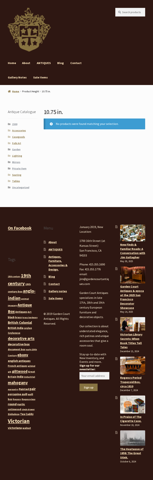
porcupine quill (17, 394)
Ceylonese (14, 333)
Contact (76, 63)
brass (18, 317)
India (20, 376)
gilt (9, 372)
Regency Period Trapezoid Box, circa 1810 (130, 382)
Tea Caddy (27, 414)
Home (12, 63)
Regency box (28, 399)
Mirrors (16, 162)
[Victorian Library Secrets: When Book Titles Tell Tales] (132, 324)
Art (30, 312)
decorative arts (21, 338)
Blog (60, 63)
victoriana (15, 428)
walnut (26, 428)
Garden (16, 149)
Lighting (17, 155)
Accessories (19, 130)
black (11, 317)
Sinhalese (14, 414)
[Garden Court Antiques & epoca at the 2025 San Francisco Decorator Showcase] (132, 275)
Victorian (19, 420)
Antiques (21, 312)
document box (16, 349)
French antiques (17, 365)
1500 (14, 124)
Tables (16, 181)
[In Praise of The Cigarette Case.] (132, 405)
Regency (17, 399)
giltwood (19, 371)
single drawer (28, 409)
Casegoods (18, 137)
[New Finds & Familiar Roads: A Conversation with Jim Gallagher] (132, 233)
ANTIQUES (44, 63)
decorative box (19, 344)
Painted (24, 389)
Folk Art (16, 143)
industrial (29, 376)
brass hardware (30, 317)
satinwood (14, 409)
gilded (31, 365)
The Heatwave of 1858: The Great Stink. (131, 453)
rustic (21, 404)
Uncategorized (20, 187)
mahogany (18, 382)
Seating (16, 175)
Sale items (40, 77)
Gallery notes (17, 77)
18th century (14, 276)
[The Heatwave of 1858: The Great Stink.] (132, 438)
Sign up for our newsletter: (89, 367)
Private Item (19, 168)
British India (15, 328)
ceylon (28, 328)
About (26, 63)
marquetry (13, 389)
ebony (22, 354)
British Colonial (20, 322)
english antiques (19, 361)
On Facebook (20, 228)
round (12, 404)
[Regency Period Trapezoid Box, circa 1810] (132, 366)
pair (32, 389)
